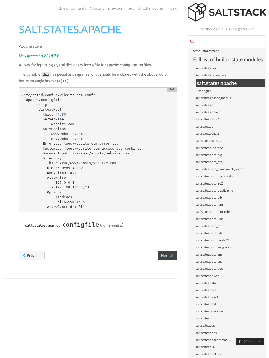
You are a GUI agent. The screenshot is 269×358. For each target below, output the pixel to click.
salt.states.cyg (205, 325)
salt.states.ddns (206, 333)
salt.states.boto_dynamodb (214, 176)
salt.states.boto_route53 (212, 240)
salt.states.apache (217, 83)
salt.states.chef (206, 290)
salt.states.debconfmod (212, 340)
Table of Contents (71, 8)
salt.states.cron (206, 318)
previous (115, 8)
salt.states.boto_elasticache (214, 190)
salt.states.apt (205, 105)
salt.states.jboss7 (207, 119)
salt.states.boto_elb (209, 197)
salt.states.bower (207, 276)
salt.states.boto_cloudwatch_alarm (219, 169)
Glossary (97, 8)
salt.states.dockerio (209, 354)
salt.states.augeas (207, 133)
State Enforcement (206, 51)
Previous (33, 255)
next (130, 8)
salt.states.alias (206, 68)
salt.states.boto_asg (209, 155)
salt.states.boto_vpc (209, 268)
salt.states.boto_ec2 (209, 183)
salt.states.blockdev (209, 148)
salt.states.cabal (206, 283)
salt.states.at (204, 126)
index (172, 8)
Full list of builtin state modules (228, 59)
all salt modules (150, 8)
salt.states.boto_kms (209, 219)
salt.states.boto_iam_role (213, 212)
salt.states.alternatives (211, 75)
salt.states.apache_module (214, 98)
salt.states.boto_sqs (209, 261)
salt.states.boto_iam (209, 205)
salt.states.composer (210, 311)
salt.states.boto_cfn (209, 162)
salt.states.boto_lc (208, 226)
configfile (204, 91)
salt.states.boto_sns (209, 254)
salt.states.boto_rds (209, 233)
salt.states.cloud (207, 297)
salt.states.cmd (206, 304)
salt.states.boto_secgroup (213, 247)
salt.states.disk (205, 347)
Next (165, 255)
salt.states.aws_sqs (208, 141)
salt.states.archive (208, 112)
